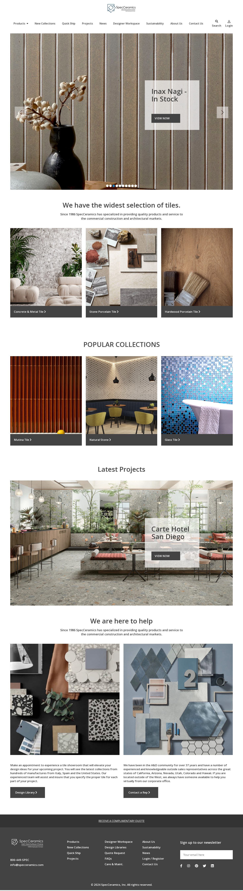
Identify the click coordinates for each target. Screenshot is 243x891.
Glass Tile (171, 422)
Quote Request (115, 835)
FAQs (108, 841)
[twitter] (204, 848)
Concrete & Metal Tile (29, 294)
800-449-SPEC (19, 842)
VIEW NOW (162, 538)
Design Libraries (115, 830)
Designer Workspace (126, 23)
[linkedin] (212, 848)
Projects (87, 23)
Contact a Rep (138, 775)
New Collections (45, 23)
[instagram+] (188, 848)
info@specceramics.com (26, 847)
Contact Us (196, 23)
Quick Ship (68, 23)
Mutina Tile (22, 422)
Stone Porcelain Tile (103, 294)
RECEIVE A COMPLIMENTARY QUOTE (121, 803)
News (103, 23)
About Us (176, 23)
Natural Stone (99, 422)
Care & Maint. (114, 847)
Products (20, 23)
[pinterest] (196, 848)
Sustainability (155, 23)
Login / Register (153, 841)
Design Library (25, 775)
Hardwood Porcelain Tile (182, 294)
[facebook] (181, 848)
